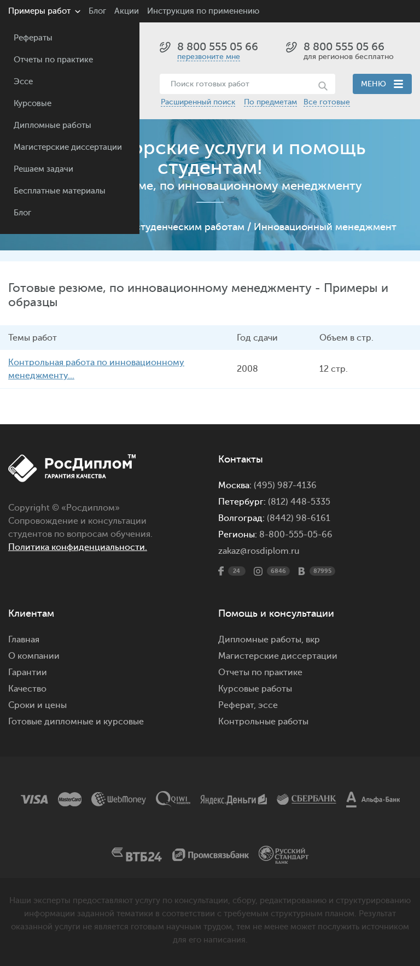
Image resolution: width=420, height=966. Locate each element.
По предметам (270, 102)
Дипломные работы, (262, 640)
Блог (22, 213)
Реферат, (237, 705)
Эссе (23, 81)
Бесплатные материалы (60, 191)
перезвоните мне (208, 56)
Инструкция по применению (203, 11)
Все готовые (327, 102)
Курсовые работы (255, 689)
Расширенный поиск (198, 102)
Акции (126, 11)
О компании (34, 656)
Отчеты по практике (53, 60)
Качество (27, 689)
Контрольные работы (263, 722)
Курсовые (32, 103)
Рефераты (33, 38)
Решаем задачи (43, 169)
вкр (313, 640)
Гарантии (27, 672)
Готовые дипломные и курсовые (76, 722)
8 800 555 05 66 (217, 46)
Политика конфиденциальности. (77, 547)
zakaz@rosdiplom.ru (259, 551)
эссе (268, 705)
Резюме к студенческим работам (166, 226)
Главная (23, 640)
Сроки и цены (37, 705)
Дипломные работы (52, 125)
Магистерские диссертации (68, 147)
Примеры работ (39, 11)
